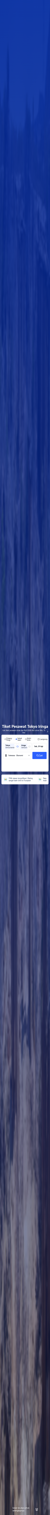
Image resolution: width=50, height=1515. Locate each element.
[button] (46, 3)
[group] (10, 746)
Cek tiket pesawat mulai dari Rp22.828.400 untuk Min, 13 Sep (23, 731)
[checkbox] (43, 739)
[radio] (8, 739)
